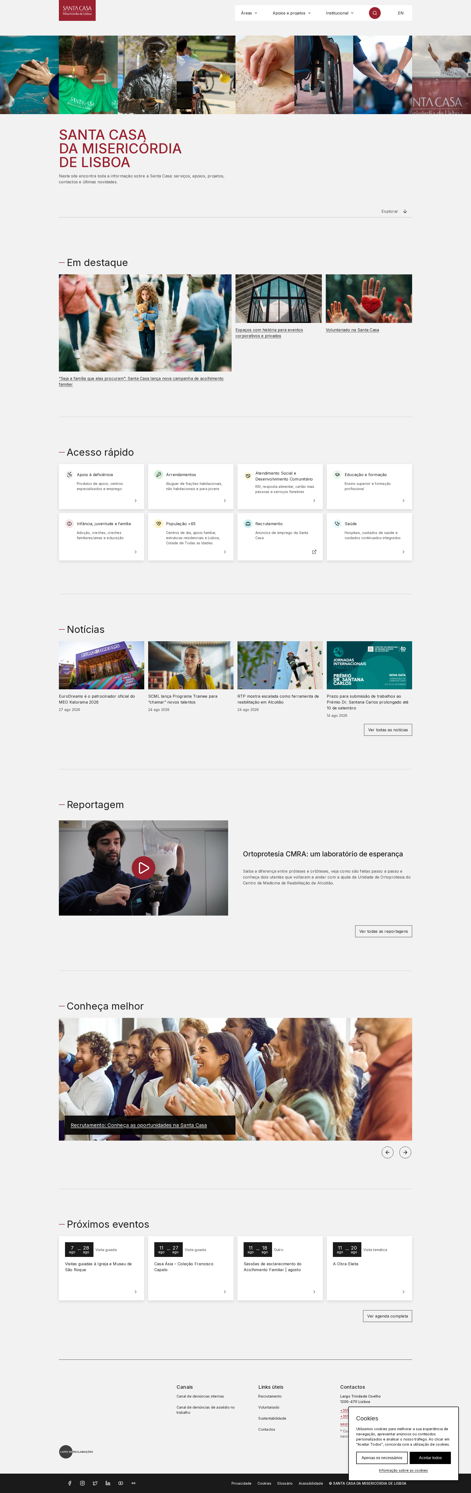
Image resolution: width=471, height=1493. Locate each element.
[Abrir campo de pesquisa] (375, 13)
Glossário (285, 1483)
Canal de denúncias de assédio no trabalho (206, 1409)
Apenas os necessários (382, 1458)
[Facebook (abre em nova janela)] (69, 1483)
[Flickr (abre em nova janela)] (133, 1483)
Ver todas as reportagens (383, 931)
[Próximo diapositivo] (405, 1152)
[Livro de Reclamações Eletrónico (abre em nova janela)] (76, 1452)
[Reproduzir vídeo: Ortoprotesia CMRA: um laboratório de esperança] (143, 868)
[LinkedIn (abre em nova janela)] (108, 1483)
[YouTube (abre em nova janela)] (120, 1483)
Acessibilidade (311, 1483)
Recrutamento (270, 1396)
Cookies (265, 1483)
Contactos (266, 1429)
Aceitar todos (430, 1458)
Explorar (389, 211)
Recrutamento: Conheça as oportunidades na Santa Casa (139, 1125)
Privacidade (242, 1483)
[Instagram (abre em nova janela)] (82, 1483)
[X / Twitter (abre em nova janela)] (95, 1483)
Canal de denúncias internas (200, 1396)
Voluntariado (268, 1407)
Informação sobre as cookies (403, 1470)
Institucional (337, 13)
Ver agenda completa (387, 1316)
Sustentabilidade (272, 1418)
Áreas (246, 13)
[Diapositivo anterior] (387, 1152)
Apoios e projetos (289, 13)
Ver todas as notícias (388, 729)
